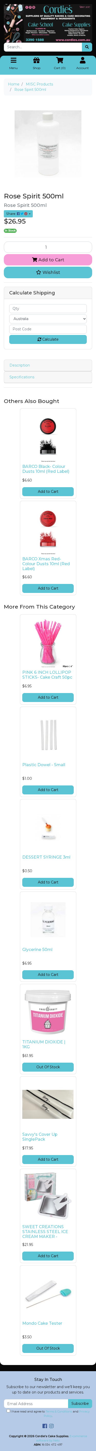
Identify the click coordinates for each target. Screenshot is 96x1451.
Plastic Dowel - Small (43, 764)
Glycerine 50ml (37, 949)
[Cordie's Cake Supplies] (48, 23)
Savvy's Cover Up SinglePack (39, 1137)
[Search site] (87, 47)
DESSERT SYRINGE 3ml (46, 857)
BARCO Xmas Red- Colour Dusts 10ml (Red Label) (46, 563)
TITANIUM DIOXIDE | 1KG (43, 1044)
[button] (48, 272)
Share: (11, 214)
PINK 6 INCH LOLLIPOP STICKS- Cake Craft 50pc (47, 675)
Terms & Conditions (59, 1411)
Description (19, 365)
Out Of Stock (48, 1067)
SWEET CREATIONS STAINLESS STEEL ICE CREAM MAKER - (45, 1231)
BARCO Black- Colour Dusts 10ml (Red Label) (45, 469)
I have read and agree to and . (50, 1414)
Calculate (50, 339)
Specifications (21, 377)
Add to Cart (50, 259)
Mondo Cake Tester (42, 1323)
